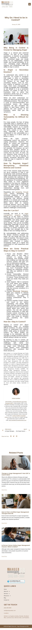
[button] (29, 4)
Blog (5, 597)
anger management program (16, 214)
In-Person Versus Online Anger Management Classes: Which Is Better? (16, 546)
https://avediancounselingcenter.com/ (17, 420)
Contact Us (6, 600)
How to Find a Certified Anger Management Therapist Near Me (15, 512)
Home (5, 589)
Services (6, 593)
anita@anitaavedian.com (10, 610)
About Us (6, 591)
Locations (6, 613)
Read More (4, 489)
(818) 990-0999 (7, 607)
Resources (6, 595)
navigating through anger (16, 192)
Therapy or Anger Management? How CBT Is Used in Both (16, 474)
